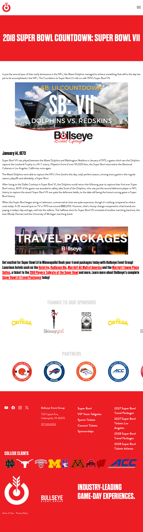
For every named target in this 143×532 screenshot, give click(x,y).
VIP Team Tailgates (89, 414)
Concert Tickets (87, 425)
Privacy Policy (22, 513)
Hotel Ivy (44, 267)
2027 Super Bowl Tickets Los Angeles (125, 423)
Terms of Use (8, 513)
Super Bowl (85, 408)
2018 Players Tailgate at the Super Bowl (54, 272)
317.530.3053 (48, 424)
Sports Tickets (86, 420)
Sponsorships (86, 431)
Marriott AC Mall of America (85, 267)
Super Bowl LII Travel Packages (21, 277)
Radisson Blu (58, 267)
